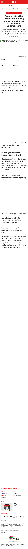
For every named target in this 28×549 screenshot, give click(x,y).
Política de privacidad (16, 528)
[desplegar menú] (2, 2)
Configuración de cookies (15, 530)
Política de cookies (5, 530)
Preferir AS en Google (13, 65)
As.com (3, 59)
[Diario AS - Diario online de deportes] (14, 2)
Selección (9, 8)
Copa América (16, 8)
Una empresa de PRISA (14, 538)
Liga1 (3, 8)
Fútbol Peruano (14, 6)
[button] (2, 65)
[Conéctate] (26, 2)
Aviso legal (9, 528)
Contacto (3, 528)
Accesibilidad (4, 532)
